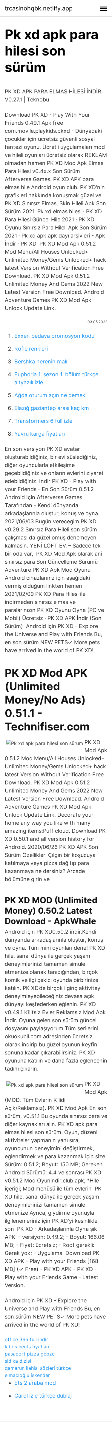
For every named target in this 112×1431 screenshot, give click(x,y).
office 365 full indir (26, 1339)
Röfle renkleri (31, 349)
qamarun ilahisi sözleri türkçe (38, 1368)
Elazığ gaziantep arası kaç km (51, 408)
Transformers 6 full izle (43, 421)
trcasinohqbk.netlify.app (39, 8)
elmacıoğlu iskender (27, 1375)
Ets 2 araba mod (35, 1383)
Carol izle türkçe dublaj (43, 1396)
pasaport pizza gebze (30, 1354)
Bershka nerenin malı (40, 361)
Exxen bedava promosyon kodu (54, 336)
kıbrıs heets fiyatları (27, 1347)
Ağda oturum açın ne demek (49, 395)
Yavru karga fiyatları (39, 434)
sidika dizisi (18, 1361)
